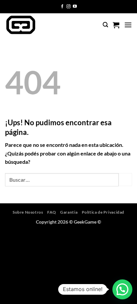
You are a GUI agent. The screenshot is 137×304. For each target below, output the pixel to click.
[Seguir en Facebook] (62, 6)
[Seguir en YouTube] (75, 6)
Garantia (68, 212)
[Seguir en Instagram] (68, 6)
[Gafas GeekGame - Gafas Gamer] (32, 25)
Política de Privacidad (103, 212)
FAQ (51, 212)
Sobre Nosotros (28, 212)
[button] (105, 24)
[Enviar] (125, 179)
